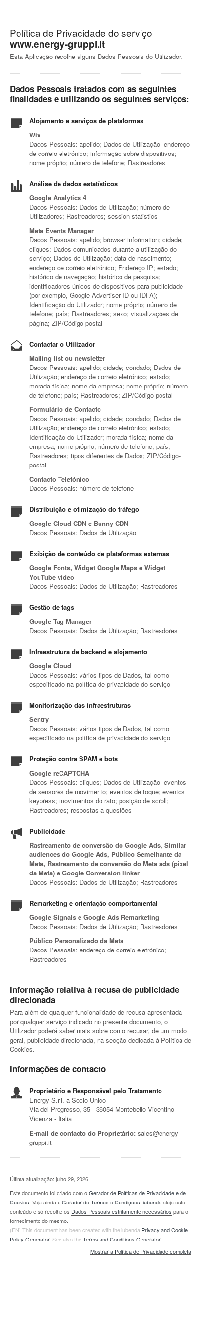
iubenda (152, 1202)
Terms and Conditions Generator (121, 1239)
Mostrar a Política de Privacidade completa (140, 1252)
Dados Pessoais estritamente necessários (121, 1211)
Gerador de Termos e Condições (101, 1202)
